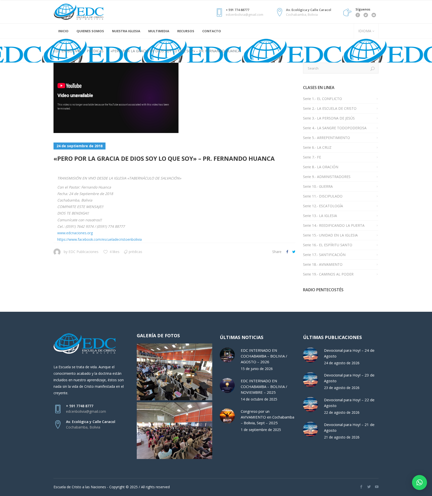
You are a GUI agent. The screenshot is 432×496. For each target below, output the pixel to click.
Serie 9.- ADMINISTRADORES (326, 176)
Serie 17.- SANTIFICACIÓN (324, 254)
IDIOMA (364, 30)
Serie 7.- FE (312, 157)
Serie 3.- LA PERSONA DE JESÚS (329, 118)
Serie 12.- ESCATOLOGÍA (323, 206)
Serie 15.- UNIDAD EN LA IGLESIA (330, 235)
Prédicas (95, 50)
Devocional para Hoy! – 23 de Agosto (349, 377)
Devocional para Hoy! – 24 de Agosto (349, 353)
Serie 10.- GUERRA (318, 186)
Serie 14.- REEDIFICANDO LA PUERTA (333, 225)
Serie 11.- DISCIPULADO (322, 196)
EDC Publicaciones (83, 251)
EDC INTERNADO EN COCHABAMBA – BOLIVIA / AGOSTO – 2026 (264, 356)
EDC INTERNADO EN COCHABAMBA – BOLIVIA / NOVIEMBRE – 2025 (264, 386)
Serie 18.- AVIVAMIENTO (322, 264)
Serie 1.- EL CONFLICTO (322, 98)
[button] (419, 482)
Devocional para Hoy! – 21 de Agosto (349, 427)
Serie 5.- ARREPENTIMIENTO (326, 137)
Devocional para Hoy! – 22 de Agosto (349, 402)
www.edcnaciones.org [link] (75, 232)
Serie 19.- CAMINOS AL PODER (328, 274)
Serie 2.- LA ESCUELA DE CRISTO (329, 108)
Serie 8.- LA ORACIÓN (320, 166)
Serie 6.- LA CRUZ (317, 147)
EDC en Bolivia (67, 50)
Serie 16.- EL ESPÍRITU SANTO (327, 244)
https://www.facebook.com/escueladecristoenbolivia (99, 239)
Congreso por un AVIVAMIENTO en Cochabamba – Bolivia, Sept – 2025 (267, 417)
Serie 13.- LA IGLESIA (320, 215)
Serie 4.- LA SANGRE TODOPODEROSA (334, 128)
